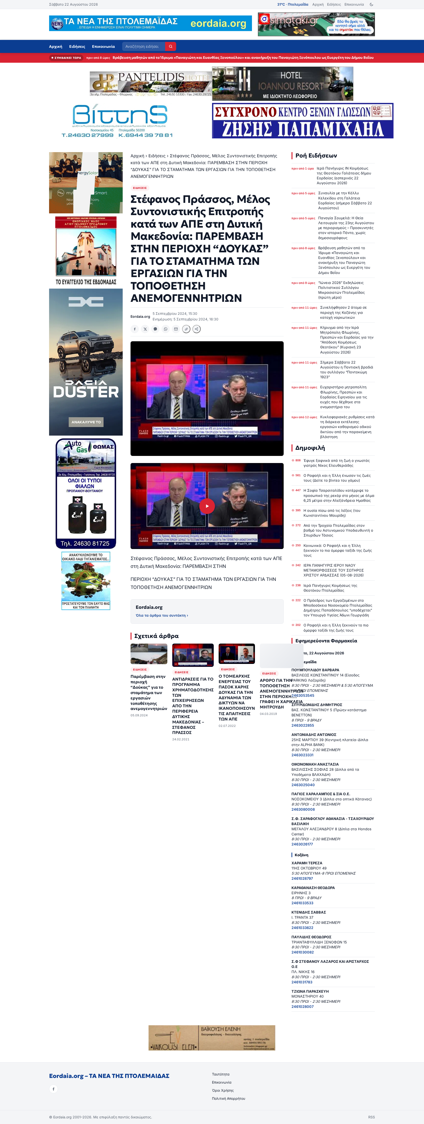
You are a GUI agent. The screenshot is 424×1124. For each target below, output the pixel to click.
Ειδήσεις (334, 4)
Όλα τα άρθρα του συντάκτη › (162, 615)
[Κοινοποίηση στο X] (145, 329)
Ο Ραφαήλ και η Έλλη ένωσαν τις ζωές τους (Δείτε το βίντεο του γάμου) (337, 477)
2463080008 (303, 809)
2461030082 (303, 952)
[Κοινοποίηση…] (196, 329)
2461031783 (302, 982)
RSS (371, 1117)
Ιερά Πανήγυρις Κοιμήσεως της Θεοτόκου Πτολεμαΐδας (330, 587)
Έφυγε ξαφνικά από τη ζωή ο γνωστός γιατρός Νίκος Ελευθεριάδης (337, 462)
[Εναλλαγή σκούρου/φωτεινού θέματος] (371, 4)
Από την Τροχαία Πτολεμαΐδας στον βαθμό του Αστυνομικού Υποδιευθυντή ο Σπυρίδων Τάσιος (338, 530)
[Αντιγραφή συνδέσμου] (186, 329)
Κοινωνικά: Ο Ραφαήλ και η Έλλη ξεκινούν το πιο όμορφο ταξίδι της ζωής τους (338, 550)
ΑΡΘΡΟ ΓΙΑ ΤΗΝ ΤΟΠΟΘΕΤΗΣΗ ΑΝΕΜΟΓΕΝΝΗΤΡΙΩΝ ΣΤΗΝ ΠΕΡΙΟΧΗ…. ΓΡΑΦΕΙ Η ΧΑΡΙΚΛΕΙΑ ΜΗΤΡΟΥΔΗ (282, 694)
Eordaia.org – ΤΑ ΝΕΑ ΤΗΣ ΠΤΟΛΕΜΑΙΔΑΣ (109, 1076)
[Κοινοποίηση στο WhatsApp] (165, 329)
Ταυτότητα (220, 1074)
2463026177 (302, 844)
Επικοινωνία (354, 4)
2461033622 (302, 928)
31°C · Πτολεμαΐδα (292, 4)
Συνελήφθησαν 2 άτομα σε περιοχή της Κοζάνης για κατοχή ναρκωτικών (343, 312)
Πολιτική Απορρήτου (228, 1098)
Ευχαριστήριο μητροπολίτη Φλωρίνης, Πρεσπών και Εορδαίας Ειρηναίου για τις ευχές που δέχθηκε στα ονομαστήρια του (343, 397)
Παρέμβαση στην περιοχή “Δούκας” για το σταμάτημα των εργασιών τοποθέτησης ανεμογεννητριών (149, 692)
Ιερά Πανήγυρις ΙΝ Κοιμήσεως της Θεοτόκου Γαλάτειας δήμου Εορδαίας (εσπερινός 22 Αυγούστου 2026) (344, 175)
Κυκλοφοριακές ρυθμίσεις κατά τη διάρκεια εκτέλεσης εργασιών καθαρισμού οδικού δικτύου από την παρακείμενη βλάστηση (347, 427)
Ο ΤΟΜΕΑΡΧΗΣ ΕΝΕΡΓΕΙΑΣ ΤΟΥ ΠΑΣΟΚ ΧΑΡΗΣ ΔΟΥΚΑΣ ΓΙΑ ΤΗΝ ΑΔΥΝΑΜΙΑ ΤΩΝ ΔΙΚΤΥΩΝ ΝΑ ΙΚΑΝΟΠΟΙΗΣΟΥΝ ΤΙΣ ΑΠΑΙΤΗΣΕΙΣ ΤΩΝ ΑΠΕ (237, 698)
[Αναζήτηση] (170, 46)
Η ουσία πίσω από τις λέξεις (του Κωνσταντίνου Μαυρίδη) (332, 512)
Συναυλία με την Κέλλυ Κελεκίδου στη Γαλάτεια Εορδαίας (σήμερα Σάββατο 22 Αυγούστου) (345, 200)
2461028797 (302, 878)
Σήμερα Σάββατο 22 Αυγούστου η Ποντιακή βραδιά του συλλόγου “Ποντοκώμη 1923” (346, 369)
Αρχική (318, 4)
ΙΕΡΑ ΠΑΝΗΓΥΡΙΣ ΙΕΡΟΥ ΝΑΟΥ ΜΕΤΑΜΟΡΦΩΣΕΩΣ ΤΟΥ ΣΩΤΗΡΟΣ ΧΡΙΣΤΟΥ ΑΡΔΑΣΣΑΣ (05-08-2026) (334, 570)
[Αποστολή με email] (176, 329)
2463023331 (302, 755)
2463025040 (303, 785)
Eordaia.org (149, 607)
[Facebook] (53, 1089)
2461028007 (303, 1006)
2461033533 (302, 903)
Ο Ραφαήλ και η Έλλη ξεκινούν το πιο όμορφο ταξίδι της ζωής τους (336, 627)
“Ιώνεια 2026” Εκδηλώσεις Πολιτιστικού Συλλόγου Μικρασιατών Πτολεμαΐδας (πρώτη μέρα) (194, 57)
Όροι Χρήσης (223, 1090)
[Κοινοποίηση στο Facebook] (135, 329)
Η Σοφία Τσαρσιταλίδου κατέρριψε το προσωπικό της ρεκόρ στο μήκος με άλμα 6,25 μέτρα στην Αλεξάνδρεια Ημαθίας (339, 495)
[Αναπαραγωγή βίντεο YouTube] (207, 506)
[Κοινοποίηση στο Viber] (155, 329)
